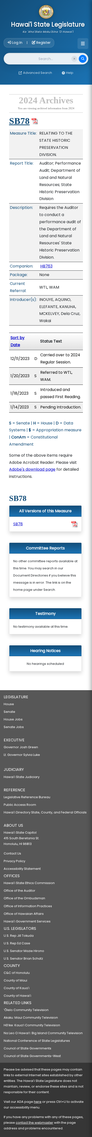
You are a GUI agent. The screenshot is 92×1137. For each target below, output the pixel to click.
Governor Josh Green (21, 747)
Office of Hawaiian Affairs (24, 914)
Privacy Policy (14, 861)
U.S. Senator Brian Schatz (23, 958)
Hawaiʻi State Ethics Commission (29, 883)
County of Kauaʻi (16, 988)
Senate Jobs (14, 727)
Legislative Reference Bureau (27, 797)
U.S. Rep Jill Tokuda (19, 936)
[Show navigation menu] (83, 43)
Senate (9, 712)
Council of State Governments (27, 1048)
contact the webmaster (34, 1123)
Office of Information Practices (28, 906)
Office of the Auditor (19, 890)
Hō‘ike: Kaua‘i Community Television (32, 1025)
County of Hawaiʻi (17, 996)
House (9, 704)
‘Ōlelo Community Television (26, 1010)
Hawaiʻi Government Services (27, 921)
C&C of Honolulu (17, 973)
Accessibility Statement (22, 869)
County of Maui (15, 980)
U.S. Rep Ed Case (17, 943)
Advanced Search (37, 73)
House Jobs (13, 719)
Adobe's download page (32, 469)
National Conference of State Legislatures (37, 1041)
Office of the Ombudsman (24, 898)
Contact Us (12, 853)
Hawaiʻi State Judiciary (21, 777)
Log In (17, 42)
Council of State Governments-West (32, 1056)
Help (69, 73)
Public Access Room (20, 805)
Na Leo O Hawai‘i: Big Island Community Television (43, 1033)
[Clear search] (74, 59)
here (37, 1102)
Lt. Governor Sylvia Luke (22, 755)
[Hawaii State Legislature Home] (46, 12)
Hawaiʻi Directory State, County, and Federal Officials (45, 812)
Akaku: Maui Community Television (31, 1017)
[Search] (83, 59)
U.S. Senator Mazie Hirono (24, 951)
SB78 (19, 121)
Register (43, 42)
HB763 (46, 266)
